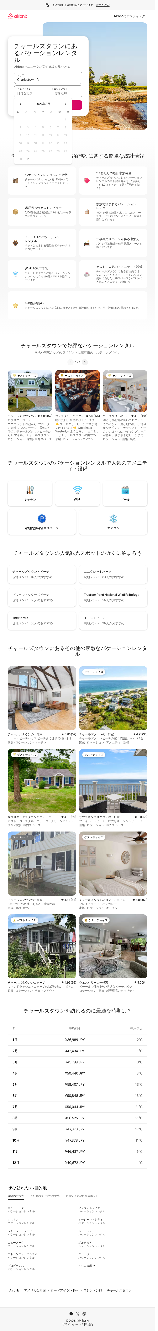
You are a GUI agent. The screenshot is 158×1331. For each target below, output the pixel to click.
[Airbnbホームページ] (17, 16)
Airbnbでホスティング (129, 16)
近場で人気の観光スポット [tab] (82, 1196)
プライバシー (70, 1324)
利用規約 (87, 1324)
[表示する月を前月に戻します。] (21, 104)
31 (28, 159)
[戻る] (70, 362)
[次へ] (85, 362)
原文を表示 (103, 5)
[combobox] (48, 79)
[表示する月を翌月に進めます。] (65, 104)
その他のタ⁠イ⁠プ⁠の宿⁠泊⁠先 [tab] (45, 1196)
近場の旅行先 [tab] (16, 1196)
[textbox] (31, 93)
